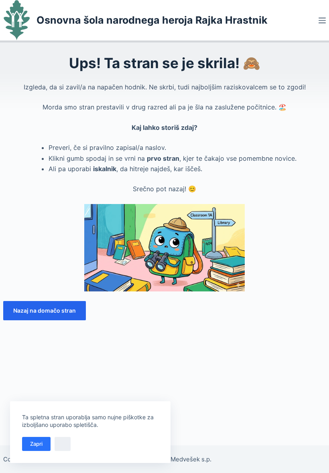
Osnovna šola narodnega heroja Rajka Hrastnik (152, 20)
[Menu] (322, 20)
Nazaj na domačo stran (44, 310)
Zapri (36, 444)
